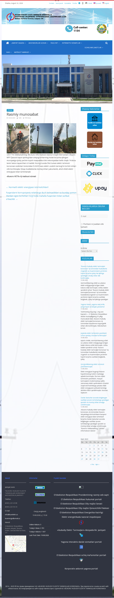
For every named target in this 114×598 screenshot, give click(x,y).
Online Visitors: (34, 524)
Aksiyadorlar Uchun (37, 43)
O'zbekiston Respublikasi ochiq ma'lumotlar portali (81, 555)
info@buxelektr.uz (11, 514)
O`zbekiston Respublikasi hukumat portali (81, 499)
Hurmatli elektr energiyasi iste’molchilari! (27, 187)
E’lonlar (10, 110)
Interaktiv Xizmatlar (71, 43)
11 (102, 449)
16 (94, 452)
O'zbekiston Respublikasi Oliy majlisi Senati (81, 503)
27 (82, 459)
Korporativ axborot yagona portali (81, 568)
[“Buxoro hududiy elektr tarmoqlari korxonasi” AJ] (7, 43)
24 (98, 456)
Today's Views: (34, 528)
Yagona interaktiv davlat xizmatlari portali (81, 542)
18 (102, 452)
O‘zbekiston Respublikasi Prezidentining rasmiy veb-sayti (81, 495)
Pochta (75, 3)
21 (86, 456)
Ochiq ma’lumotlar (93, 47)
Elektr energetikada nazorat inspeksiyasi (81, 517)
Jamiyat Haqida (17, 43)
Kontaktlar (68, 3)
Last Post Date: (35, 535)
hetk (20, 118)
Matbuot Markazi (21, 52)
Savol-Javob (59, 3)
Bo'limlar (84, 248)
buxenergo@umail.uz (12, 518)
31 (98, 459)
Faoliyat (54, 43)
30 (94, 459)
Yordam (51, 3)
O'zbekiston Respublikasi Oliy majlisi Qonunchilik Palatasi (81, 508)
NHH (8, 52)
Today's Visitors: (35, 532)
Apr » (97, 464)
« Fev (92, 464)
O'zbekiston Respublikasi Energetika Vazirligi (81, 512)
